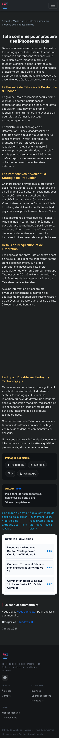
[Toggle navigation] (53, 5)
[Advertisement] (29, 341)
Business (36, 691)
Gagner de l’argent (41, 695)
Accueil (6, 21)
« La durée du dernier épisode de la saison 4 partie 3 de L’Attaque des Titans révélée (15, 520)
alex (18, 488)
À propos (6, 691)
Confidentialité (9, 717)
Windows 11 (19, 21)
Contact (6, 695)
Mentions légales (11, 712)
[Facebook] (5, 678)
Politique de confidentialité (31, 734)
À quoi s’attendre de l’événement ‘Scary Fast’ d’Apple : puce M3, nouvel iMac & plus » (42, 520)
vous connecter (26, 611)
